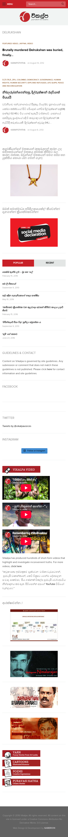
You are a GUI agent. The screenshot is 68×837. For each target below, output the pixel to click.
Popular (18, 263)
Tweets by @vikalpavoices (16, 426)
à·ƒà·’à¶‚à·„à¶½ (9, 80)
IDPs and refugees (37, 83)
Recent (50, 263)
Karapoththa (18, 63)
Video (30, 43)
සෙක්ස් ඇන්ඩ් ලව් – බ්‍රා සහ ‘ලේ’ (17, 272)
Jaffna (22, 43)
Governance (46, 80)
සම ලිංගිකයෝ (9, 283)
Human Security (18, 83)
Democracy (33, 80)
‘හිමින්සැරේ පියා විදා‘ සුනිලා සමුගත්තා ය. (21, 322)
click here (16, 566)
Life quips (52, 83)
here (49, 369)
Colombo (21, 80)
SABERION (49, 828)
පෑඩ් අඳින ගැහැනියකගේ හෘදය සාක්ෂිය (20, 295)
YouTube (50, 584)
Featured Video (10, 43)
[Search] (63, 4)
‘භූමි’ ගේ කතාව (9, 334)
